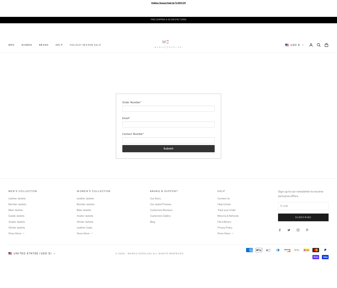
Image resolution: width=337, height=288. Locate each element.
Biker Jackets (15, 210)
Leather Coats (84, 227)
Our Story (155, 198)
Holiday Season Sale (85, 45)
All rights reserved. (168, 253)
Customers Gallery (160, 215)
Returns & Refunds (228, 215)
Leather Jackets (17, 198)
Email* (126, 118)
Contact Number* (133, 134)
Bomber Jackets (17, 204)
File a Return (224, 221)
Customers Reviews (161, 210)
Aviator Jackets (16, 221)
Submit (169, 148)
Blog (152, 221)
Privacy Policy (224, 227)
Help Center (224, 204)
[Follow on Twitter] (289, 230)
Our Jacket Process (160, 204)
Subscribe (303, 217)
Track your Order (226, 210)
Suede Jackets (16, 215)
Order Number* (132, 102)
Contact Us (223, 198)
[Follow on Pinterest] (307, 230)
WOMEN (26, 45)
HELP (59, 45)
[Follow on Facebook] (280, 230)
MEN (11, 45)
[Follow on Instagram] (298, 230)
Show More (14, 233)
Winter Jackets (16, 227)
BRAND (44, 45)
